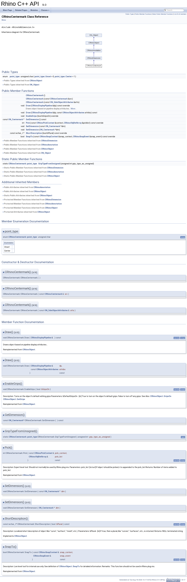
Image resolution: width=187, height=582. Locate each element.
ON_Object (34, 85)
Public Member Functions (143, 14)
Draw (28, 106)
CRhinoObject (36, 80)
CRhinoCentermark (34, 95)
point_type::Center (63, 76)
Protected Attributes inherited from (27, 212)
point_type (14, 76)
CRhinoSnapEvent (81, 136)
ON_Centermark (15, 119)
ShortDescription (34, 133)
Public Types (130, 14)
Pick (28, 123)
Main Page (7, 10)
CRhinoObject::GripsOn (160, 396)
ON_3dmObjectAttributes (61, 102)
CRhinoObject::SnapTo (69, 566)
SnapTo (29, 136)
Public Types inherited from (23, 80)
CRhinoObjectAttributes (73, 113)
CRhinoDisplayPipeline (42, 106)
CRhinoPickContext (45, 123)
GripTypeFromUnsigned (49, 164)
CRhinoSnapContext (49, 136)
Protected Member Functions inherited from (32, 200)
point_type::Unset (43, 76)
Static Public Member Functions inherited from (33, 168)
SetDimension (32, 126)
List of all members (180, 14)
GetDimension (32, 119)
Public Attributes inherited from (27, 187)
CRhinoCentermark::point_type (22, 164)
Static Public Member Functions (163, 14)
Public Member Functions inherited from (30, 141)
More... (74, 109)
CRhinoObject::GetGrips (14, 399)
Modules (34, 10)
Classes (44, 10)
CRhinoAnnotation (49, 145)
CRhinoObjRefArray (73, 123)
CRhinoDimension (49, 141)
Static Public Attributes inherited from (28, 195)
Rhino (4, 20)
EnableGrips (31, 116)
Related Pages (21, 10)
